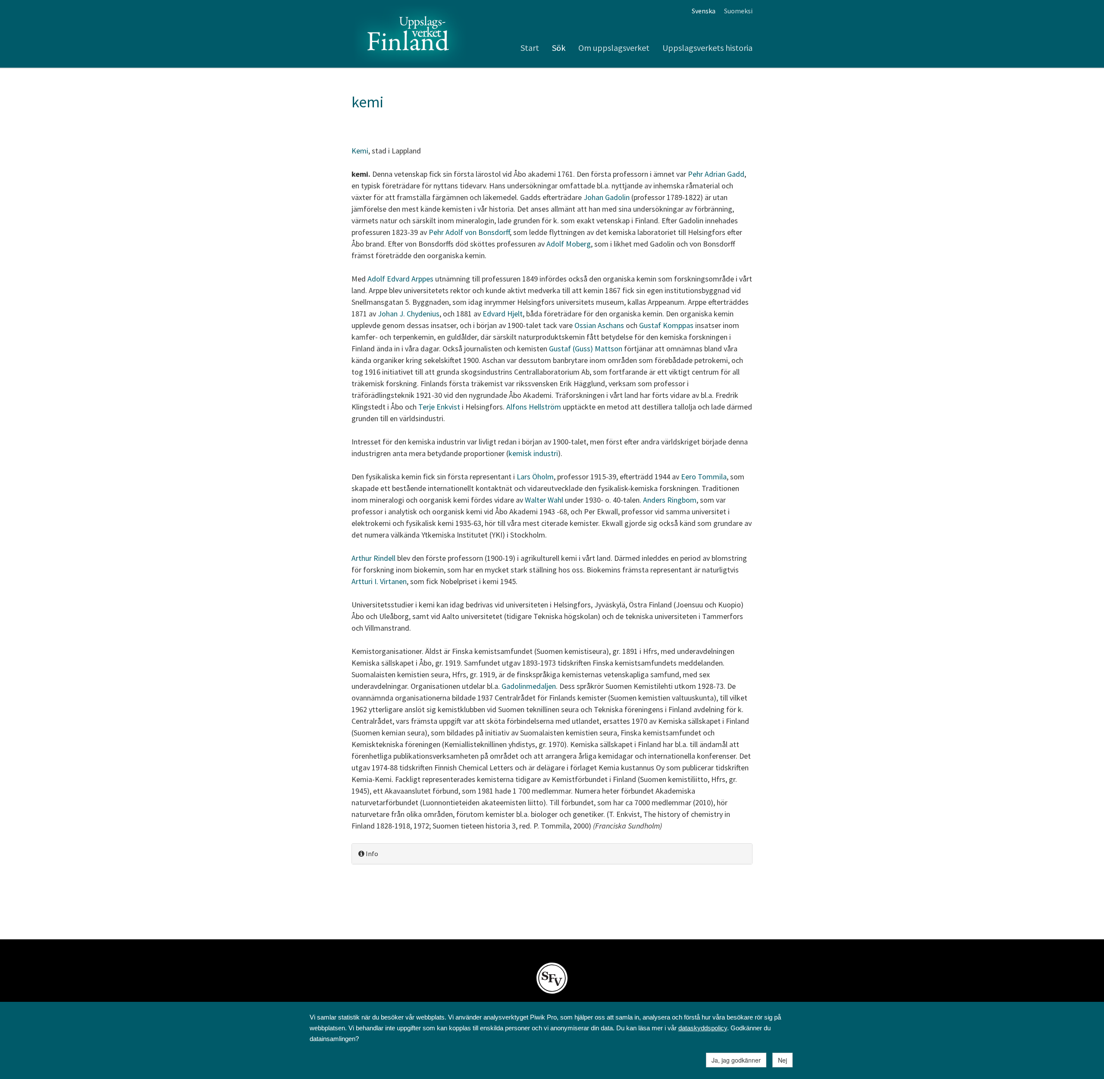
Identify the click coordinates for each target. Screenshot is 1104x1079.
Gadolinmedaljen (529, 686)
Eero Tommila (704, 477)
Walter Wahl (544, 500)
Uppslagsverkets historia (707, 47)
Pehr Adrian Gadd (716, 174)
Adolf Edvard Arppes (400, 279)
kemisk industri (533, 453)
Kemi (359, 151)
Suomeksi (738, 10)
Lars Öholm (535, 477)
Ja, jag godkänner (736, 1060)
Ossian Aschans (599, 325)
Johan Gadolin (606, 197)
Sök (558, 47)
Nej (782, 1060)
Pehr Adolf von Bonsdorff (469, 232)
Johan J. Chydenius (408, 314)
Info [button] (371, 853)
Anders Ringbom (669, 500)
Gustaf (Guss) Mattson (585, 348)
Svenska (703, 10)
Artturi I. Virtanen (379, 581)
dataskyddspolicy (702, 1028)
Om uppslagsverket (613, 47)
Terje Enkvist (439, 407)
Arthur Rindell (373, 558)
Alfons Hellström (534, 407)
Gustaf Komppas (666, 325)
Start (530, 47)
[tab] (552, 854)
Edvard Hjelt (503, 314)
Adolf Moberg (568, 244)
